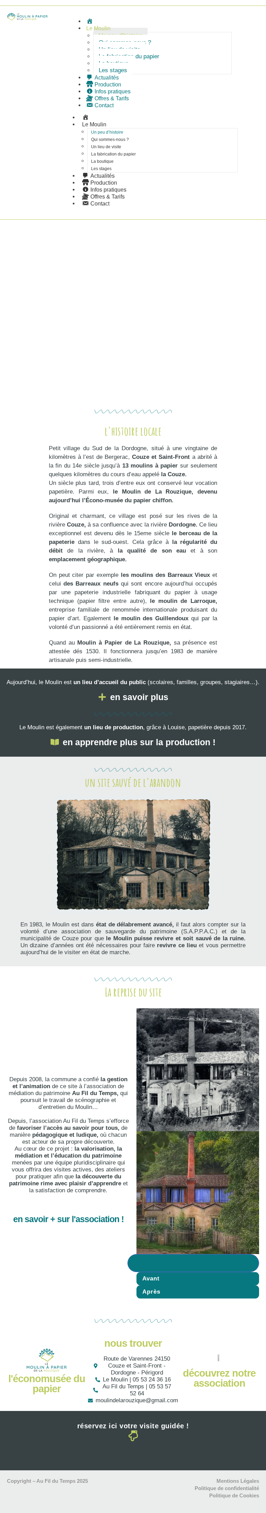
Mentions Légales (237, 1481)
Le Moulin (98, 28)
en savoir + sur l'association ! (68, 1219)
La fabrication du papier (113, 154)
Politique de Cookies (234, 1495)
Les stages (113, 70)
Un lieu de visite (106, 146)
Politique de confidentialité (227, 1488)
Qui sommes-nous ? (110, 139)
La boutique (102, 161)
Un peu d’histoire (107, 132)
